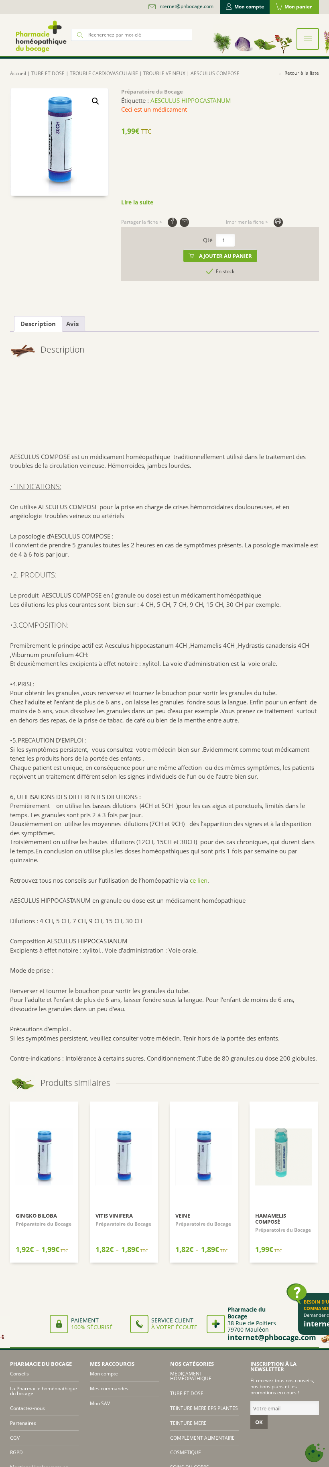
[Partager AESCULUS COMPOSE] (172, 222)
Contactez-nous (27, 1408)
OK (259, 1422)
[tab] (38, 324)
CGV (15, 1437)
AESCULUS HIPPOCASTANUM (190, 100)
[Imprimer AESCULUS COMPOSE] (278, 222)
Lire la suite (137, 202)
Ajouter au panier (225, 255)
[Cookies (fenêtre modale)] (315, 1453)
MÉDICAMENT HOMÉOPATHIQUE (190, 1376)
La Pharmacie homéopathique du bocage (43, 1391)
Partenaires (23, 1423)
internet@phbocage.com (185, 6)
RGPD (16, 1452)
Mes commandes (109, 1388)
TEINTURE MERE (188, 1423)
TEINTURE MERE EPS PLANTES (204, 1408)
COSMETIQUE (185, 1452)
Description (38, 324)
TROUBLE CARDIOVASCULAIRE (104, 73)
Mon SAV (100, 1403)
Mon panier (298, 6)
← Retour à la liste (298, 72)
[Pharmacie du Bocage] (40, 36)
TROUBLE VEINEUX (164, 73)
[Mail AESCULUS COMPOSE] (184, 222)
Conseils (19, 1373)
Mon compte (249, 6)
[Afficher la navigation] (308, 39)
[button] (95, 101)
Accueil (18, 73)
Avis (72, 324)
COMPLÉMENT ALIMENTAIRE (202, 1437)
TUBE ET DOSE (48, 73)
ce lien (198, 880)
